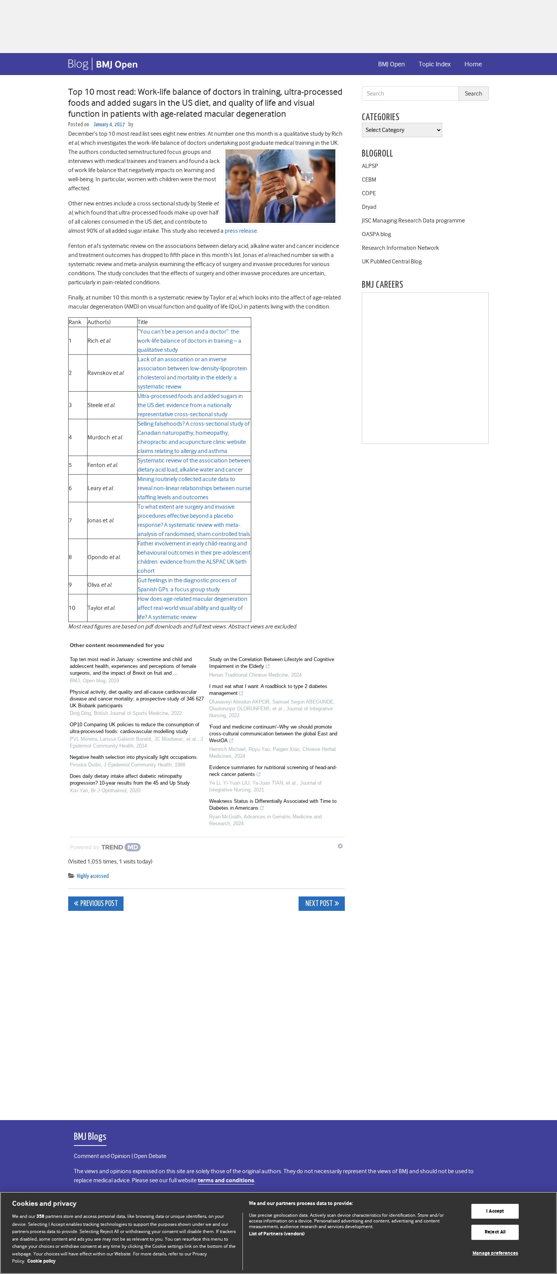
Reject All (495, 1232)
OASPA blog (376, 234)
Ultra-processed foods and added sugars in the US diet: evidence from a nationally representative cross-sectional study (190, 405)
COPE (369, 193)
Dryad (369, 207)
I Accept (495, 1211)
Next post (318, 903)
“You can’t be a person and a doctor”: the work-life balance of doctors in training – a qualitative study (189, 340)
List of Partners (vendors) (277, 1234)
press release (241, 230)
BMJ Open (391, 64)
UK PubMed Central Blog (392, 261)
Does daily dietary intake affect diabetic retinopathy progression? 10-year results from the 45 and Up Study (130, 779)
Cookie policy (41, 1261)
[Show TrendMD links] (340, 846)
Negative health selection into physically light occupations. (134, 757)
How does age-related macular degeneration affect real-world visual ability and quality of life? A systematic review (192, 608)
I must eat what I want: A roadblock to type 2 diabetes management (268, 689)
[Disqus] (206, 1011)
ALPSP (370, 166)
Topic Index (435, 64)
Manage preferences (495, 1253)
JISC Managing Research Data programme (413, 220)
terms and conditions (226, 1180)
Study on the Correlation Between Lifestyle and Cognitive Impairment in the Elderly (271, 663)
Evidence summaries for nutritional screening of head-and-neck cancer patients (273, 771)
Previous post (99, 903)
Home (473, 64)
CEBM (369, 179)
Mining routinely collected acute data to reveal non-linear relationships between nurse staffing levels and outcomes (194, 488)
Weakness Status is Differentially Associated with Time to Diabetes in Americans (272, 804)
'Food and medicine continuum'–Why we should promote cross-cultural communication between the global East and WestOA (273, 733)
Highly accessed (93, 876)
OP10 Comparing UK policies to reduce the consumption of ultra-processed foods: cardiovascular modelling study (134, 728)
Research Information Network (400, 247)
